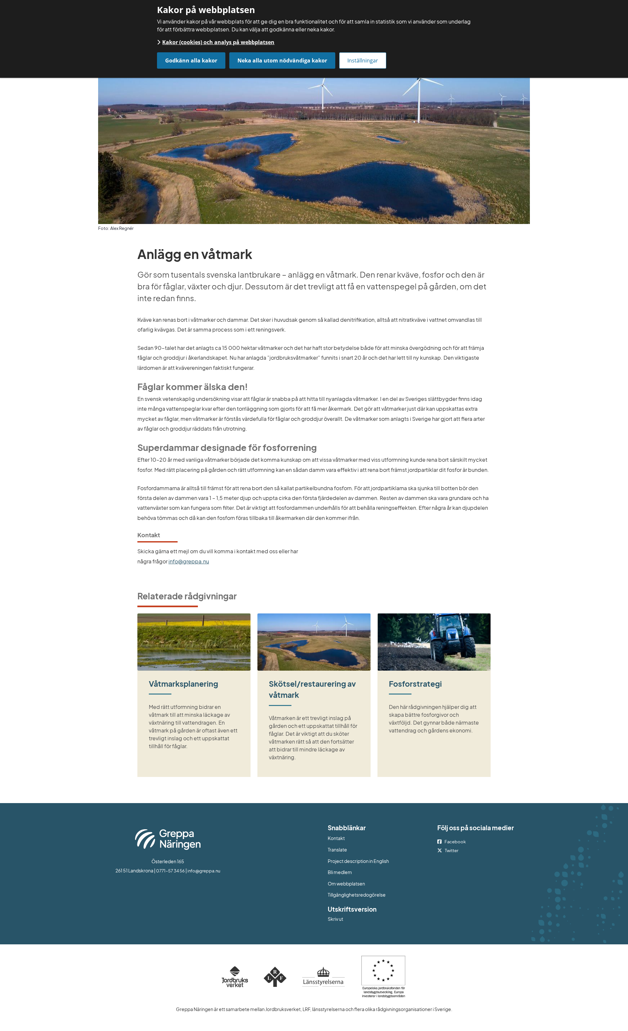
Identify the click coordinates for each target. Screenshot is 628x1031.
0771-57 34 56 (170, 870)
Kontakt (336, 838)
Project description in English (358, 861)
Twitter (451, 850)
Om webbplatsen (346, 883)
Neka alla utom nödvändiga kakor (282, 60)
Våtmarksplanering (183, 683)
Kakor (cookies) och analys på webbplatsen (218, 42)
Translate (364, 849)
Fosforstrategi (415, 683)
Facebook (455, 841)
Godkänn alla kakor (191, 60)
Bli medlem (340, 872)
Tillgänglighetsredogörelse (357, 895)
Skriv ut (335, 919)
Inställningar (362, 60)
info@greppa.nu (188, 561)
